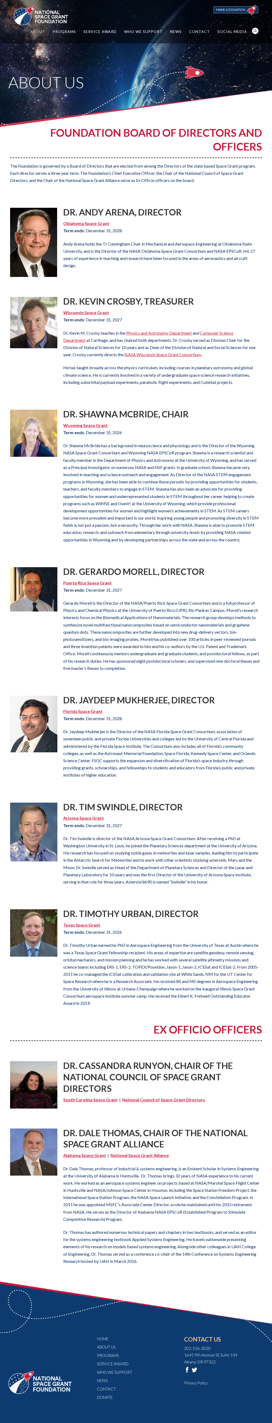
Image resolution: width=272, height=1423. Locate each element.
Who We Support (143, 31)
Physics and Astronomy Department (159, 332)
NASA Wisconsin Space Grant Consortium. (163, 354)
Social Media (232, 31)
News (176, 31)
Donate (105, 1397)
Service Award (100, 31)
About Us (106, 1347)
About (37, 31)
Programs (64, 31)
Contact (199, 31)
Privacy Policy (195, 1382)
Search (255, 31)
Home (102, 1338)
